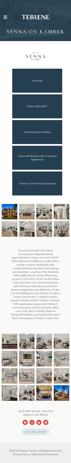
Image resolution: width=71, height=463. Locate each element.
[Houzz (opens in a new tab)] (39, 422)
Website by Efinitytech (44, 454)
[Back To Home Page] (35, 17)
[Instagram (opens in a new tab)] (32, 422)
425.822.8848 (35, 432)
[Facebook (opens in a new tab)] (25, 422)
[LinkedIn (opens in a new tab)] (45, 422)
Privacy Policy (21, 454)
